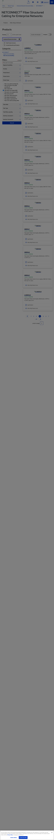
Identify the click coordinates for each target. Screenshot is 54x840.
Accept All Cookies (23, 837)
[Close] (51, 832)
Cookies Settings (13, 837)
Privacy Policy (10, 834)
